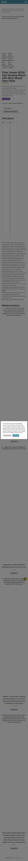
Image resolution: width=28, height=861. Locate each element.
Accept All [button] (15, 435)
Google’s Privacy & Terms (16, 432)
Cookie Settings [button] (7, 435)
